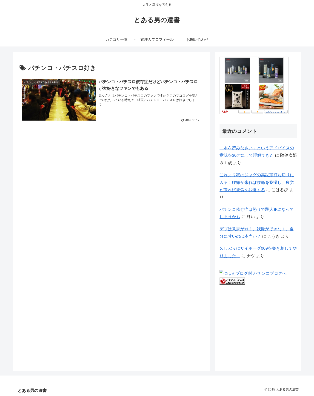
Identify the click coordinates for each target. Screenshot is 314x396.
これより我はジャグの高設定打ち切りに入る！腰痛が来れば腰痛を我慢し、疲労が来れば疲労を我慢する (257, 182)
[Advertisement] (54, 166)
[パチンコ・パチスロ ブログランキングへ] (232, 280)
